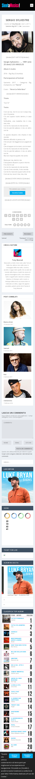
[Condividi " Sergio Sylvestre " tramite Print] (21, 219)
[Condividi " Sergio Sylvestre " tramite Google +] (14, 215)
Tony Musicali (16, 24)
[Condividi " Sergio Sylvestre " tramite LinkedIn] (25, 215)
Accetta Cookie (17, 193)
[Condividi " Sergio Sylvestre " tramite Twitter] (10, 215)
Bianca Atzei (8, 322)
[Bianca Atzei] (17, 310)
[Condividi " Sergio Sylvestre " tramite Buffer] (29, 215)
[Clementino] (17, 388)
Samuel (6, 348)
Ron (5, 374)
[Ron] (17, 362)
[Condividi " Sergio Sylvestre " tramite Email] (17, 219)
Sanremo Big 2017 (11, 26)
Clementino (8, 401)
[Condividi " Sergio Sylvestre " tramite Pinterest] (21, 215)
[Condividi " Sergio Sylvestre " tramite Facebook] (6, 215)
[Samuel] (17, 336)
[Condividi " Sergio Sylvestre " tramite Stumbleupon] (14, 219)
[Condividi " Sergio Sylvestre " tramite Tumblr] (17, 215)
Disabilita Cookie (27, 756)
